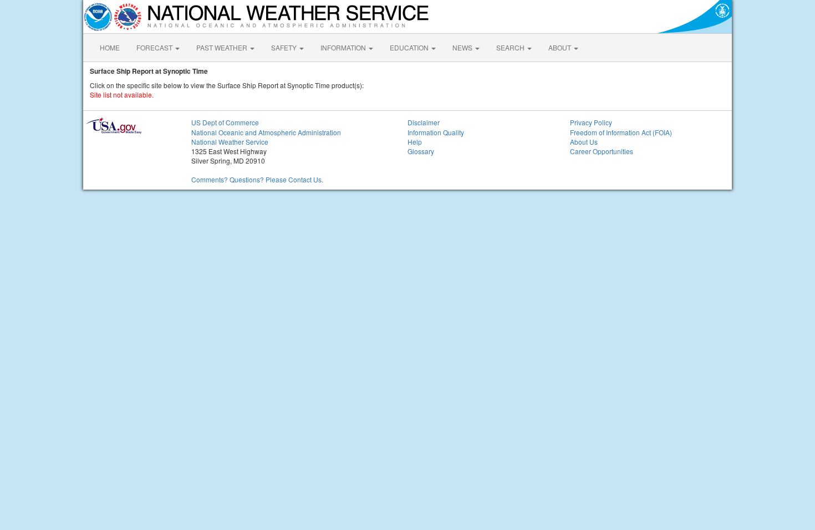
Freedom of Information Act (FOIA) (621, 132)
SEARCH (511, 47)
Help (414, 141)
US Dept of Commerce (225, 122)
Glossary (420, 151)
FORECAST (155, 47)
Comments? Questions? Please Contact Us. (257, 179)
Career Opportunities (601, 151)
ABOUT (560, 47)
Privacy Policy (591, 122)
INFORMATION (344, 47)
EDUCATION (410, 47)
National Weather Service (229, 141)
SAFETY (284, 47)
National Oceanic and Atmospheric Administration (266, 132)
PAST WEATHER (222, 47)
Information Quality (435, 132)
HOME (110, 47)
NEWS (463, 47)
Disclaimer (423, 122)
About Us (584, 141)
